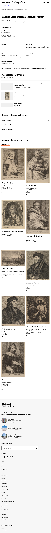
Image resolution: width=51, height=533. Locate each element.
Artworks (7, 9)
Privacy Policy (4, 530)
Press (2, 466)
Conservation (4, 509)
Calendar (3, 478)
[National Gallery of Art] (25, 405)
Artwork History (6, 120)
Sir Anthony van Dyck (6, 35)
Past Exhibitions (5, 517)
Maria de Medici (18, 103)
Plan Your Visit (4, 475)
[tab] (5, 144)
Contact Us (4, 469)
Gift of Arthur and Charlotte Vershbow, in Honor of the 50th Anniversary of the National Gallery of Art (37, 47)
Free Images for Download (7, 501)
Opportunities (4, 495)
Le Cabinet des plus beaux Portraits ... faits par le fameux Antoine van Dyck (29, 84)
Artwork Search (5, 504)
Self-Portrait (17, 93)
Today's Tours (4, 481)
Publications (4, 519)
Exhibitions (4, 486)
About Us (3, 464)
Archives (3, 514)
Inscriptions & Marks (7, 125)
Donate (3, 492)
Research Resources (7, 129)
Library (3, 512)
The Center (4, 506)
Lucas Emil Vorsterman (6, 30)
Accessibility (4, 483)
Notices (2, 528)
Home (2, 9)
